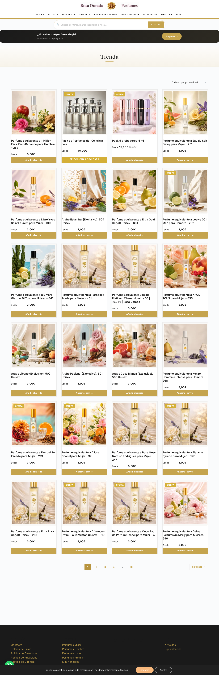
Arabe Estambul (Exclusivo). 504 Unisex (83, 221)
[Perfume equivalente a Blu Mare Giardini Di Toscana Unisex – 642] (33, 266)
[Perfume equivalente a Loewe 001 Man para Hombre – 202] (185, 191)
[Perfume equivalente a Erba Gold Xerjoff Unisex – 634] (134, 191)
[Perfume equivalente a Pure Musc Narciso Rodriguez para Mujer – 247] (134, 424)
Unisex (83, 14)
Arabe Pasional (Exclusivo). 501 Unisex (82, 375)
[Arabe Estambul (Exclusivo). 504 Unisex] (84, 191)
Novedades (150, 14)
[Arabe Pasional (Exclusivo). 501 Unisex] (84, 345)
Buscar (156, 24)
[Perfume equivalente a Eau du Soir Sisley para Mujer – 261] (185, 112)
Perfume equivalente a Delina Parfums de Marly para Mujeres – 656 (184, 535)
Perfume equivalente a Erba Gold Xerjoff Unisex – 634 (133, 221)
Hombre (67, 14)
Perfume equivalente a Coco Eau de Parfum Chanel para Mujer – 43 (134, 533)
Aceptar (144, 670)
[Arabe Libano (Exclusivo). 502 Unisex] (33, 345)
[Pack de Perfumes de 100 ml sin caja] (84, 112)
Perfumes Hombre (73, 649)
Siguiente (197, 567)
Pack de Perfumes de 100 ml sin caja (82, 142)
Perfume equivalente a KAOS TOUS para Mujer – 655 (181, 296)
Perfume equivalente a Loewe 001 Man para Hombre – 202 (185, 221)
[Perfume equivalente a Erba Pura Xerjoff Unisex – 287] (33, 503)
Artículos (170, 644)
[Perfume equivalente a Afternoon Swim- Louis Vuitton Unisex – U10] (84, 503)
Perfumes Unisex (72, 653)
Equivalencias (173, 649)
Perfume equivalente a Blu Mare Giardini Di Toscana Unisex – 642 (32, 296)
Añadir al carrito (33, 160)
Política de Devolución (24, 653)
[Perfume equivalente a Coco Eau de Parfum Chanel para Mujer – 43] (134, 503)
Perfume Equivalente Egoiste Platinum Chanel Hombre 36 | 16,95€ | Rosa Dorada (131, 298)
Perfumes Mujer (71, 644)
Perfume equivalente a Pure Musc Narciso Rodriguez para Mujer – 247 (134, 456)
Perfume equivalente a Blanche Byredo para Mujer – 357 (183, 454)
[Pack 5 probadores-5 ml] (134, 112)
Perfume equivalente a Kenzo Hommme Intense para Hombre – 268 (184, 377)
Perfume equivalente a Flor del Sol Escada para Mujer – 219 (33, 454)
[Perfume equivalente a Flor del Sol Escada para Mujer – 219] (33, 424)
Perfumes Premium (106, 14)
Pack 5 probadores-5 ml (128, 140)
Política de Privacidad (24, 657)
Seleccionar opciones (84, 159)
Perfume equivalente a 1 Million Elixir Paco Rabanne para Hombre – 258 (33, 144)
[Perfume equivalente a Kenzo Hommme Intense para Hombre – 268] (185, 345)
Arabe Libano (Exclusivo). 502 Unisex (31, 375)
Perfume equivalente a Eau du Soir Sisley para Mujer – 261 (185, 142)
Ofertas (166, 14)
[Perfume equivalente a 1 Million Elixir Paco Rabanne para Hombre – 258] (33, 112)
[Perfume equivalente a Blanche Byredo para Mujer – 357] (185, 424)
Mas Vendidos (130, 14)
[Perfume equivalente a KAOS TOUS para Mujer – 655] (185, 266)
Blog (179, 14)
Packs (40, 14)
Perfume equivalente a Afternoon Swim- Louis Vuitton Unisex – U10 (83, 533)
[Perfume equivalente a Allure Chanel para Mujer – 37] (84, 424)
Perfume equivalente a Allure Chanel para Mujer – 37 (80, 454)
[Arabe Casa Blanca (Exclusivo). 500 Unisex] (134, 345)
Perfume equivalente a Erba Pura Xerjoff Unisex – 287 (32, 533)
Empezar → (171, 36)
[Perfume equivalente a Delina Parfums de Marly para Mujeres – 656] (185, 503)
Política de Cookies (22, 661)
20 (131, 567)
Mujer (52, 14)
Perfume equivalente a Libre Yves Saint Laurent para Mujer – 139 (33, 221)
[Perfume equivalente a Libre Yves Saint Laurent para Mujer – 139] (33, 191)
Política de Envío (21, 649)
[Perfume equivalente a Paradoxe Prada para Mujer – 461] (84, 266)
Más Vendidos (70, 661)
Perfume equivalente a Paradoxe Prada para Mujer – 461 (83, 296)
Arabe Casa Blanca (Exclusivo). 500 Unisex (132, 375)
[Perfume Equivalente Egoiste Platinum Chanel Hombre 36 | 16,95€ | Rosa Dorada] (134, 266)
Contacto (16, 644)
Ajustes (163, 670)
